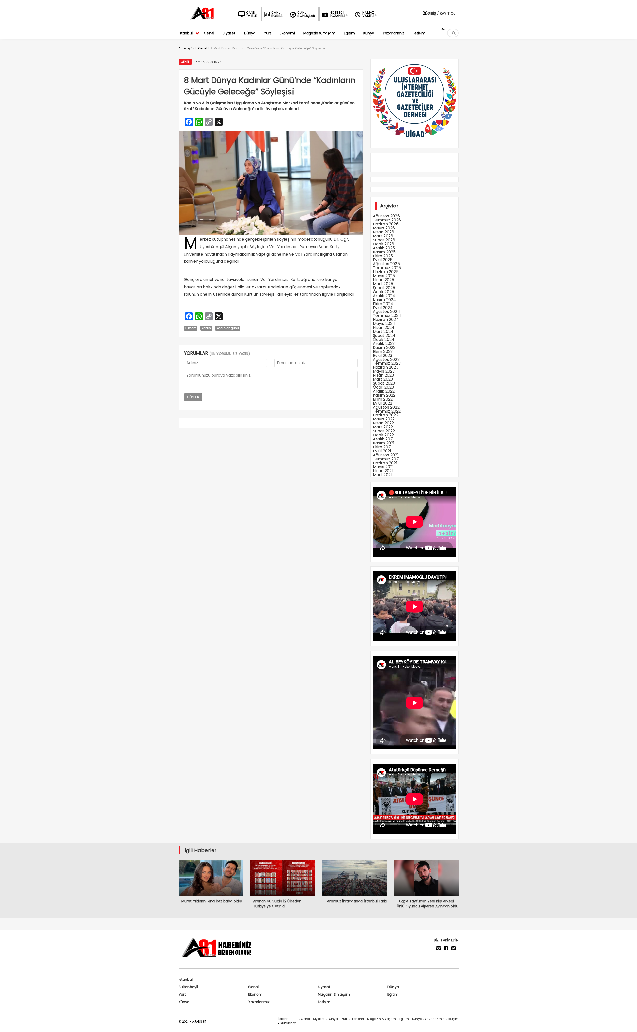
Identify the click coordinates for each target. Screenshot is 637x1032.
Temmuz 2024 (387, 315)
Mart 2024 (383, 331)
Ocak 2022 (383, 435)
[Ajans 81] (203, 19)
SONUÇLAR (306, 14)
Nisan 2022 (383, 423)
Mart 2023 (383, 379)
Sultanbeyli (188, 986)
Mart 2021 (382, 475)
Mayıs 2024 (384, 323)
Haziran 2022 (385, 415)
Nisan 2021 (383, 471)
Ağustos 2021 (386, 455)
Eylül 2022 (382, 403)
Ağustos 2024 (386, 311)
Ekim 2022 (383, 399)
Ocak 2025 (383, 292)
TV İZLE (251, 14)
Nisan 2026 (383, 232)
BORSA (277, 14)
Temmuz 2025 (387, 268)
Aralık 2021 (383, 439)
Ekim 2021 (382, 447)
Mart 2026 (383, 236)
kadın (206, 328)
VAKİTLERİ (369, 14)
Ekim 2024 (383, 304)
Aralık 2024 (384, 296)
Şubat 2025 (384, 288)
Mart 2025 (383, 284)
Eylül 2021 (382, 451)
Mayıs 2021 (383, 467)
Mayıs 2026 (384, 228)
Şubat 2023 (384, 383)
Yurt (182, 994)
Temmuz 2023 (387, 363)
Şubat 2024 (384, 335)
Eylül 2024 (383, 307)
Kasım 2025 (384, 252)
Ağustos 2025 (386, 264)
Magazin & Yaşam (334, 994)
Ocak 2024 (384, 339)
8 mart (190, 328)
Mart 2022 (383, 427)
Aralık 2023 (384, 343)
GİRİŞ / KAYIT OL (440, 13)
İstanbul (186, 979)
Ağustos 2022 (386, 407)
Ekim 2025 (383, 256)
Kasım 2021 (384, 443)
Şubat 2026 (384, 240)
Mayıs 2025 (384, 276)
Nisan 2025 (383, 280)
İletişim (324, 1001)
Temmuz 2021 (386, 459)
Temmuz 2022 (387, 411)
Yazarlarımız (258, 1001)
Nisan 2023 (383, 375)
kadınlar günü (228, 328)
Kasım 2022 (384, 395)
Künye (184, 1001)
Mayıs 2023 (384, 371)
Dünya (393, 986)
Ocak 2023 (383, 387)
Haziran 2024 (386, 319)
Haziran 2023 (385, 367)
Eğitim (392, 994)
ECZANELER (339, 14)
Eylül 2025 (383, 260)
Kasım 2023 (384, 347)
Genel (185, 62)
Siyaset (324, 986)
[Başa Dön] (628, 1023)
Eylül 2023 (382, 355)
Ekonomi (255, 994)
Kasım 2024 (384, 300)
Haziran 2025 (386, 272)
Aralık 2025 (384, 248)
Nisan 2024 (384, 327)
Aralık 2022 (384, 391)
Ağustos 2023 (386, 359)
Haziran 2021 (385, 463)
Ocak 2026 (383, 244)
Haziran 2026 (386, 224)
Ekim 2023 (383, 351)
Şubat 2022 (384, 431)
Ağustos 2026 (386, 216)
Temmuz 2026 (387, 220)
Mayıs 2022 (384, 419)
